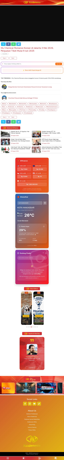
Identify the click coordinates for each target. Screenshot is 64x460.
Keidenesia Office (32, 422)
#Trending (41, 110)
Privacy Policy (32, 430)
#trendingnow (6, 113)
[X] (3, 44)
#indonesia (11, 106)
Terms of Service (32, 427)
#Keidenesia (29, 106)
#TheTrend (22, 110)
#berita (4, 103)
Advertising (32, 424)
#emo (3, 106)
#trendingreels (17, 113)
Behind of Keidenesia (32, 414)
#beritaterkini (22, 103)
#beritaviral (43, 103)
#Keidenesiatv (39, 106)
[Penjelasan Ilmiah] (44, 226)
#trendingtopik (28, 113)
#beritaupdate (33, 103)
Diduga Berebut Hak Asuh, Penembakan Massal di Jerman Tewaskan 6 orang (30, 87)
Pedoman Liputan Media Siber (32, 419)
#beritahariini (12, 103)
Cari (59, 64)
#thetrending (32, 110)
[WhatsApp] (13, 44)
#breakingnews (53, 103)
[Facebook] (8, 44)
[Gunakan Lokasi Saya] (45, 203)
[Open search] (56, 458)
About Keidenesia (32, 416)
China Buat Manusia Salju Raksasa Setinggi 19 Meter (23, 98)
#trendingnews (51, 110)
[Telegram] (18, 44)
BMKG (35, 245)
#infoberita (20, 106)
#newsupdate (12, 110)
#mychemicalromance (52, 106)
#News (4, 110)
